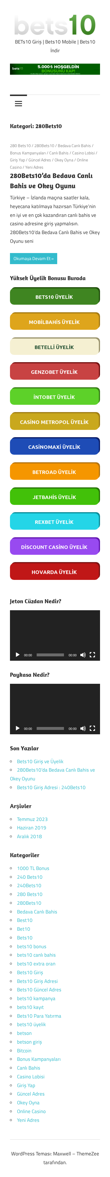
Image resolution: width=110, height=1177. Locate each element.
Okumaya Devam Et (31, 258)
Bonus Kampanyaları (28, 153)
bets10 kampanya (36, 998)
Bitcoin (24, 1050)
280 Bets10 (20, 145)
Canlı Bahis (59, 153)
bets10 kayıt (30, 1007)
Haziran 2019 (31, 827)
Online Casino (31, 1111)
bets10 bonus (31, 946)
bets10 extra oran (36, 963)
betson (24, 1033)
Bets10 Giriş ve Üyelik (40, 761)
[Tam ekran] (92, 655)
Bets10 (25, 937)
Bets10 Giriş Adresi (37, 981)
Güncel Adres (39, 160)
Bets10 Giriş (30, 972)
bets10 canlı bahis (36, 955)
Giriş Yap (17, 160)
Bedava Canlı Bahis (74, 145)
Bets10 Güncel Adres (39, 989)
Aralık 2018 (29, 836)
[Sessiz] (83, 655)
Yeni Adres (34, 167)
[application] (55, 635)
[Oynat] (18, 655)
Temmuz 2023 (32, 819)
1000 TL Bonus (33, 868)
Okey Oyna (64, 160)
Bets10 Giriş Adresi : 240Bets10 (51, 787)
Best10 (25, 920)
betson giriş (29, 1042)
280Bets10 (44, 145)
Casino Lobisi (83, 153)
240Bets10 (29, 885)
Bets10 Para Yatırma (39, 1016)
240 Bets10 (30, 877)
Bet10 (23, 929)
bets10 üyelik (31, 1024)
